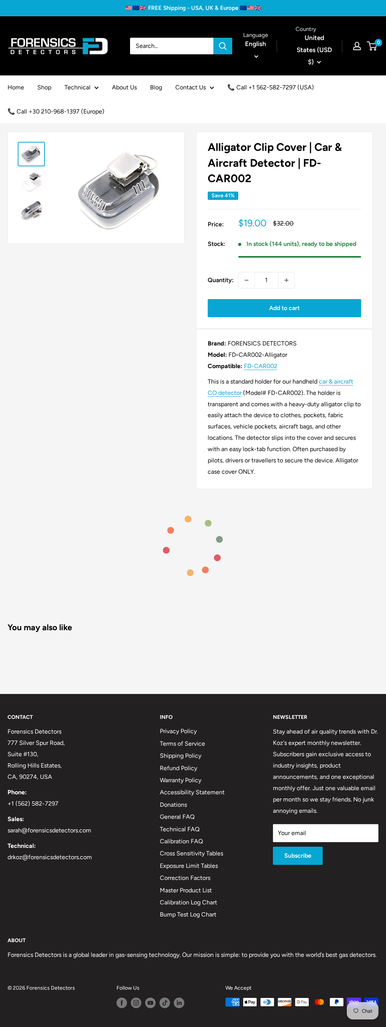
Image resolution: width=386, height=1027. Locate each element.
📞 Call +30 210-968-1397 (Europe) (56, 111)
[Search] (222, 46)
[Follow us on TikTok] (164, 1003)
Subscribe (297, 855)
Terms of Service (182, 743)
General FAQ (177, 816)
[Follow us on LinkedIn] (179, 1003)
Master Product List (186, 890)
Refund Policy (178, 768)
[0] (372, 46)
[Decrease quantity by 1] (246, 280)
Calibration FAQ (181, 841)
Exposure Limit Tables (189, 865)
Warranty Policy (180, 780)
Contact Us (190, 87)
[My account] (357, 46)
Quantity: (221, 280)
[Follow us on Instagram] (136, 1003)
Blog (156, 87)
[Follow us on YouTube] (150, 1003)
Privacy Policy (178, 731)
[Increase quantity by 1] (286, 280)
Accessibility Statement (192, 792)
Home (16, 87)
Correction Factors (185, 877)
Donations (173, 804)
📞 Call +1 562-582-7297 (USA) (270, 87)
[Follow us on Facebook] (121, 1003)
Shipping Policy (180, 755)
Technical (77, 87)
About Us (124, 87)
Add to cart (284, 308)
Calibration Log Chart (188, 902)
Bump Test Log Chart (188, 914)
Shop (44, 87)
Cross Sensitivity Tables (191, 853)
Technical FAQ (179, 829)
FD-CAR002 (260, 366)
